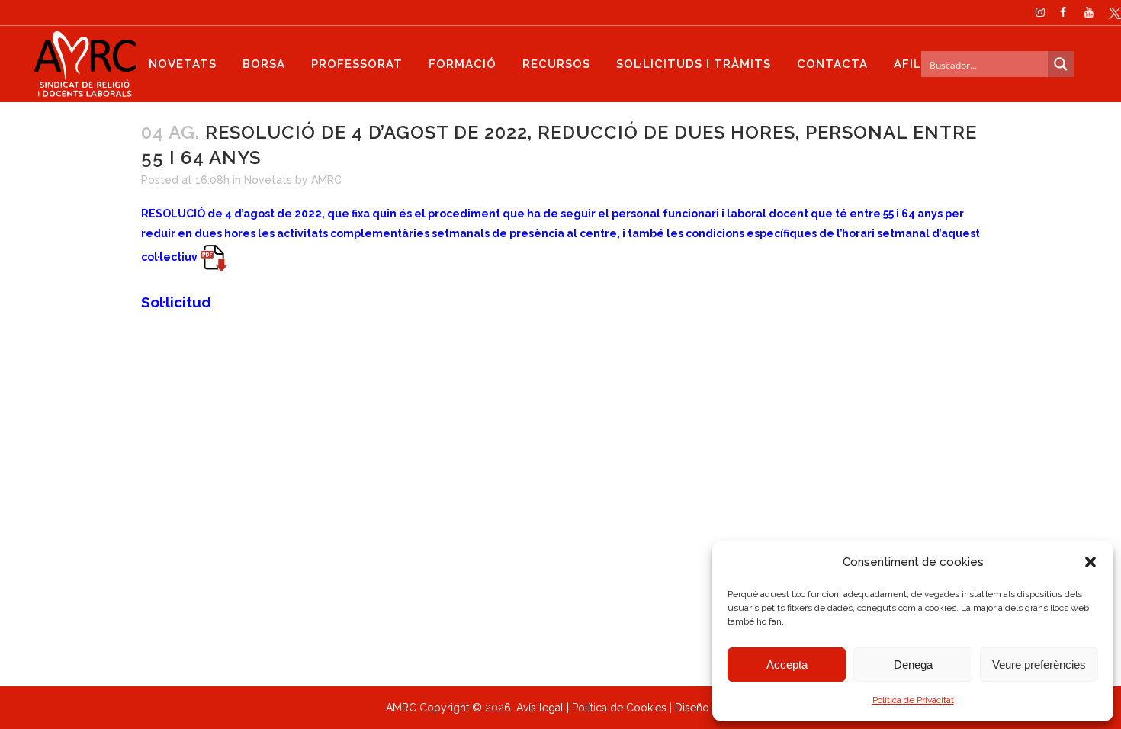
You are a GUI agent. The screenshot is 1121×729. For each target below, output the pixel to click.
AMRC (326, 180)
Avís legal (540, 708)
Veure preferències (1039, 664)
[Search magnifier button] (1061, 64)
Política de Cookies (619, 708)
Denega (913, 664)
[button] (1090, 562)
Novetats (268, 180)
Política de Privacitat (913, 700)
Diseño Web (705, 708)
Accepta (787, 664)
